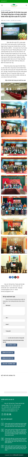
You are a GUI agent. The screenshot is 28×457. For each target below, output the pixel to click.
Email (7, 324)
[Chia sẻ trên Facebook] (10, 277)
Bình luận (8, 305)
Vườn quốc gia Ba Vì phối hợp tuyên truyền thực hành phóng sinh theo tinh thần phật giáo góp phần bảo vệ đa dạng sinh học (15, 425)
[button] (2, 5)
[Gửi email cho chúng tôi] (7, 414)
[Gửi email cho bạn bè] (15, 277)
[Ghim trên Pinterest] (18, 277)
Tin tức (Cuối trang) (5, 10)
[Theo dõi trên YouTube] (10, 414)
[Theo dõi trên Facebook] (2, 414)
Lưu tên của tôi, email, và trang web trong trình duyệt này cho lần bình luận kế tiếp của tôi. (13, 340)
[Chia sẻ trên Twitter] (12, 277)
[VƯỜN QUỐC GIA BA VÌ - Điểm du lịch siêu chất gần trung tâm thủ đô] (14, 5)
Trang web (8, 331)
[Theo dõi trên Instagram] (5, 414)
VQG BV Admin (18, 20)
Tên (7, 317)
